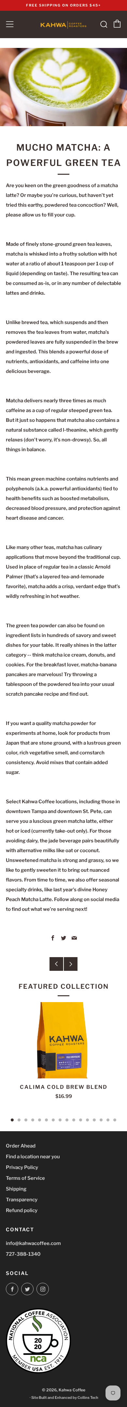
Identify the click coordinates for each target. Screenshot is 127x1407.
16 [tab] (114, 1119)
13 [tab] (94, 1119)
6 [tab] (46, 1119)
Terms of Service (25, 1178)
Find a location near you (33, 1157)
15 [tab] (107, 1119)
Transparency (21, 1200)
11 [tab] (80, 1119)
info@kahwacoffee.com (33, 1243)
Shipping (16, 1189)
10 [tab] (73, 1119)
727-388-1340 (23, 1254)
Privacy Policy (22, 1167)
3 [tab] (25, 1119)
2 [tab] (19, 1119)
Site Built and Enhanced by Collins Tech (64, 1397)
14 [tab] (101, 1119)
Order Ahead (20, 1146)
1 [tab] (12, 1119)
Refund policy (21, 1210)
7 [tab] (53, 1119)
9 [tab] (66, 1119)
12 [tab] (87, 1119)
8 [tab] (60, 1119)
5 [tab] (39, 1119)
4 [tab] (32, 1119)
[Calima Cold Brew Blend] (63, 1040)
